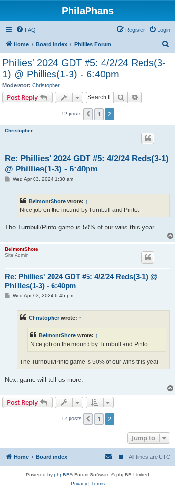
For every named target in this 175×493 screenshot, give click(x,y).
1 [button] (99, 114)
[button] (88, 114)
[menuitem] (25, 30)
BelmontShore (47, 201)
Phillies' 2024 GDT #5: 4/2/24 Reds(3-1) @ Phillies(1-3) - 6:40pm (84, 68)
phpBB (62, 474)
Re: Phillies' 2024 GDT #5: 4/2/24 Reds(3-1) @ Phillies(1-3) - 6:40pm (87, 163)
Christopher (46, 85)
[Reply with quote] (147, 138)
